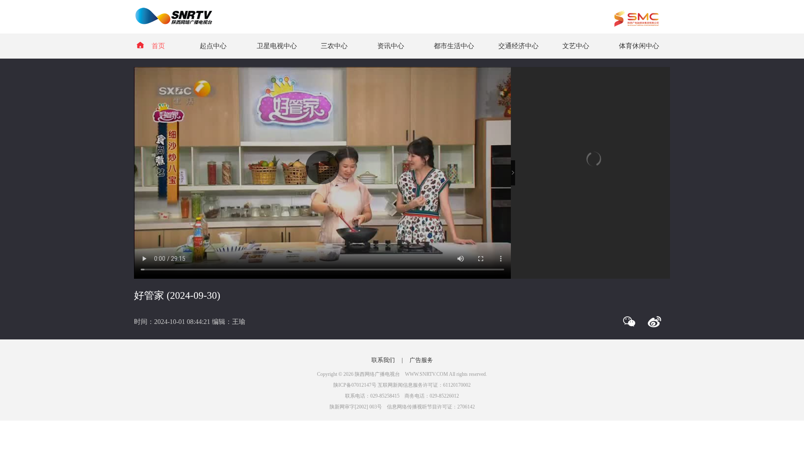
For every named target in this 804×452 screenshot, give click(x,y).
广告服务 (421, 360)
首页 (158, 45)
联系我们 (383, 360)
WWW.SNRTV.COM (426, 374)
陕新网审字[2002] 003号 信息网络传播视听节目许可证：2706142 (402, 407)
